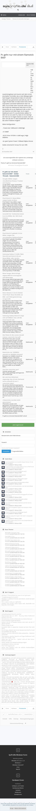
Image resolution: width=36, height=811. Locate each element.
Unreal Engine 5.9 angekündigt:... (13, 573)
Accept (11, 808)
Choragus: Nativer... (10, 569)
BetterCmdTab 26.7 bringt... (12, 544)
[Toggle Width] (3, 714)
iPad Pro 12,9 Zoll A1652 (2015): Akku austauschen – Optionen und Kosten (18, 633)
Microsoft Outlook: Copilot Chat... (14, 551)
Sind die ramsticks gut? (11, 369)
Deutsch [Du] (28, 714)
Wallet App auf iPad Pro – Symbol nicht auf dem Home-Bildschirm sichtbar (18, 640)
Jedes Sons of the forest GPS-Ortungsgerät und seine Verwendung (18, 495)
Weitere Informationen (20, 808)
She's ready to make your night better (11, 602)
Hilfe (10, 719)
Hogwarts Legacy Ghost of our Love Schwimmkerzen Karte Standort (18, 521)
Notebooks (18, 792)
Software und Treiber (18, 786)
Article (6, 465)
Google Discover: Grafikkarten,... (13, 584)
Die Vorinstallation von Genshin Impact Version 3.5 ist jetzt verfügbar (19, 462)
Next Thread (23, 165)
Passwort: (4, 442)
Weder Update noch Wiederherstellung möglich (14, 642)
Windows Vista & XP (18, 765)
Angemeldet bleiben (17, 451)
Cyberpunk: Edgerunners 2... (12, 547)
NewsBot (7, 534)
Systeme (18, 790)
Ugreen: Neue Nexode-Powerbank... (14, 566)
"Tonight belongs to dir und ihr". (10, 597)
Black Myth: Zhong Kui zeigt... (12, 532)
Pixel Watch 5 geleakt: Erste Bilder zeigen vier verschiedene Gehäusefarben (13, 235)
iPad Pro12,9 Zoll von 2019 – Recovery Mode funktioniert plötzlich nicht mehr (18, 616)
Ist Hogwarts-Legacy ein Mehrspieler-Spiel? (16, 479)
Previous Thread (14, 165)
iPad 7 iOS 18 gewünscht (8, 646)
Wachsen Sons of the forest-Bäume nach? (16, 471)
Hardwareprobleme (18, 788)
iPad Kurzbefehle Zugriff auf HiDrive (11, 620)
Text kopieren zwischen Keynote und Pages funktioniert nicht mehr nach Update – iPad (18, 637)
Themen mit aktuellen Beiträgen (20, 19)
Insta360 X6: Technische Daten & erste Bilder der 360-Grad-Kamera (13, 216)
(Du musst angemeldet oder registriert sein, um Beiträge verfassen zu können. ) (18, 159)
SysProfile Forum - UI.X (14, 714)
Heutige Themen (6, 19)
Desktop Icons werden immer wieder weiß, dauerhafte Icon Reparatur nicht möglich (18, 604)
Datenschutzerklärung (16, 723)
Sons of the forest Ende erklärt (13, 491)
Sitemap (15, 719)
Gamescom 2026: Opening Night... (14, 580)
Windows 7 (18, 763)
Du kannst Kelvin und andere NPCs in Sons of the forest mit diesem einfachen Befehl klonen (19, 467)
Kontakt (5, 719)
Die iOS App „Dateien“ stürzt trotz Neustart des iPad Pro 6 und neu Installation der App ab (18, 630)
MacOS (18, 769)
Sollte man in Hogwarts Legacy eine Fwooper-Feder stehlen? (18, 508)
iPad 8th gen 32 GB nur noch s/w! (10, 644)
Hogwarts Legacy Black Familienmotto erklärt (17, 482)
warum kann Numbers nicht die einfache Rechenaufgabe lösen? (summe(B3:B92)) (18, 648)
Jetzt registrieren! (18, 425)
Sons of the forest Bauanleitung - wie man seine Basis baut (19, 486)
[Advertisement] (18, 32)
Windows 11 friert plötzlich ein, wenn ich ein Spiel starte (16, 595)
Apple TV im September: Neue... (13, 558)
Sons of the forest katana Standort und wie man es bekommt (18, 503)
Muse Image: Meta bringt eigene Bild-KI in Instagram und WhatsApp (12, 275)
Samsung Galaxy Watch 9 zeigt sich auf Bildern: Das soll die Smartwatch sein (13, 318)
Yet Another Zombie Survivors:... (13, 555)
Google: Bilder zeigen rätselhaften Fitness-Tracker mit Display (13, 181)
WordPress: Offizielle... (11, 562)
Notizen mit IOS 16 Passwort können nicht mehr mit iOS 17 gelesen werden (18, 622)
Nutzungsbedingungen (27, 719)
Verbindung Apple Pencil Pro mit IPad (11, 614)
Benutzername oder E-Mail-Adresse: (11, 435)
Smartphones (18, 794)
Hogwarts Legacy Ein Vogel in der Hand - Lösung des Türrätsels (18, 516)
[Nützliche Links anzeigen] (33, 47)
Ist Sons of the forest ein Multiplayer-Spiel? (16, 512)
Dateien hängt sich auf (7, 625)
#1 (33, 151)
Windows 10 (15, 760)
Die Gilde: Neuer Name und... (12, 540)
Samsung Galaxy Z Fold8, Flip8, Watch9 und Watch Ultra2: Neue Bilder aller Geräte (13, 256)
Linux (18, 767)
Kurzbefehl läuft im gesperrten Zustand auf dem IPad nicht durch (18, 627)
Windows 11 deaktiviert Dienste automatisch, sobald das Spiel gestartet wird (18, 599)
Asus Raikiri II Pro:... (10, 536)
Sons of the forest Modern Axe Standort (15, 475)
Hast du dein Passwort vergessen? (10, 448)
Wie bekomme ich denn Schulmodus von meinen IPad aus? (17, 619)
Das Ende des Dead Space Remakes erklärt (16, 499)
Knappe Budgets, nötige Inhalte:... (14, 577)
